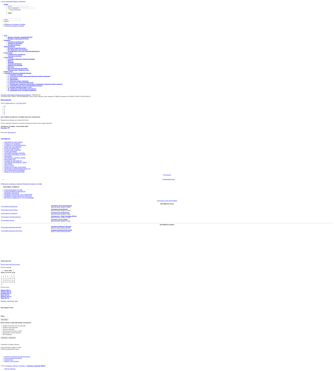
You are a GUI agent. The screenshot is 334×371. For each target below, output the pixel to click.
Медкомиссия (6, 100)
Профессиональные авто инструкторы (14, 326)
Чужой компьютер (15, 10)
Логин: (10, 6)
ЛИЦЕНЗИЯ (8, 156)
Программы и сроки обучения (12, 332)
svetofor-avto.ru (9, 103)
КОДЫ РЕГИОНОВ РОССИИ (13, 190)
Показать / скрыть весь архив (9, 301)
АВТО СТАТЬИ (9, 165)
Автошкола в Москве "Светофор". (16, 366)
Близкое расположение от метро (12, 331)
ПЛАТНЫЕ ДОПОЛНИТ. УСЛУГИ (15, 154)
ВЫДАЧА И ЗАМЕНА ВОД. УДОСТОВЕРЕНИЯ (19, 197)
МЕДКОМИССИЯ (9, 159)
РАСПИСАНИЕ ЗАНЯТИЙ (12, 150)
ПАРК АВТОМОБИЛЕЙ (11, 148)
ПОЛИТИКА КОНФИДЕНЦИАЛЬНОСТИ (17, 168)
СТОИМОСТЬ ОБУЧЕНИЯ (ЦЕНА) (15, 145)
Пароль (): (13, 8)
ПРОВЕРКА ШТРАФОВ (11, 193)
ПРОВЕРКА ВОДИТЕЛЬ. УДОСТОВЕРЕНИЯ (18, 194)
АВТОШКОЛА (5, 138)
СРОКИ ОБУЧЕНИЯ (10, 151)
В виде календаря (6, 264)
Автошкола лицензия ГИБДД (36, 366)
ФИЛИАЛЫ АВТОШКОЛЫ (12, 147)
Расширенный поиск (169, 179)
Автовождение (8, 359)
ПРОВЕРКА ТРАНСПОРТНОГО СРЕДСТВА (18, 196)
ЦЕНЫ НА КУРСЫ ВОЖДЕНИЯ (14, 172)
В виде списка (15, 264)
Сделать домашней (6, 1)
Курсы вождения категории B (13, 358)
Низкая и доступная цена (10, 327)
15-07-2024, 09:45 (21, 103)
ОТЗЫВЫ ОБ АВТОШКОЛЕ (13, 161)
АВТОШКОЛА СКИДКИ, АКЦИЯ (14, 158)
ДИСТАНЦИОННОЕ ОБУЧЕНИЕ (14, 170)
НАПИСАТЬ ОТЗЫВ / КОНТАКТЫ (15, 167)
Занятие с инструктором (11, 361)
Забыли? (15, 8)
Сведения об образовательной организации (17, 356)
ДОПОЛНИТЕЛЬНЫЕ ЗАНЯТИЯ (14, 153)
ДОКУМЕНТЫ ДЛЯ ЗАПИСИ (13, 142)
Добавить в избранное (18, 1)
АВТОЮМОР (8, 164)
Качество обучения (8, 329)
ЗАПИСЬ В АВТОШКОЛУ (12, 143)
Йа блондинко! (7, 334)
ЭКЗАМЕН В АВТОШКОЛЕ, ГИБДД (15, 162)
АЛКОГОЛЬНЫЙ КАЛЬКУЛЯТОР (14, 191)
